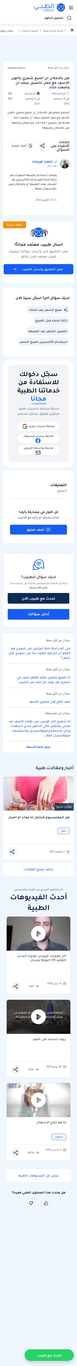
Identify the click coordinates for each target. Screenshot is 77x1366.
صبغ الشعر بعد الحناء (45, 309)
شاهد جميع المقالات (39, 869)
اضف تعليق (35, 529)
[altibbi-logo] (50, 8)
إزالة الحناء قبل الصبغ (51, 320)
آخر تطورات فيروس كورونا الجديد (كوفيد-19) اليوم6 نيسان (41, 958)
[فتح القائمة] (70, 7)
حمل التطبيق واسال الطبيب (42, 269)
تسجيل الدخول (53, 18)
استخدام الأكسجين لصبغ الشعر (43, 341)
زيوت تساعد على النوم (49, 1039)
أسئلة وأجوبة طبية (53, 31)
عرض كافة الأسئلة (39, 747)
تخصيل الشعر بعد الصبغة (47, 331)
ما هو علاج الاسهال (51, 1122)
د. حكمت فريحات (44, 161)
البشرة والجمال (29, 31)
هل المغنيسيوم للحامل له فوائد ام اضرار (39, 817)
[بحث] (69, 18)
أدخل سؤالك (38, 614)
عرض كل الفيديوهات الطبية (38, 1175)
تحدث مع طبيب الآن (38, 598)
